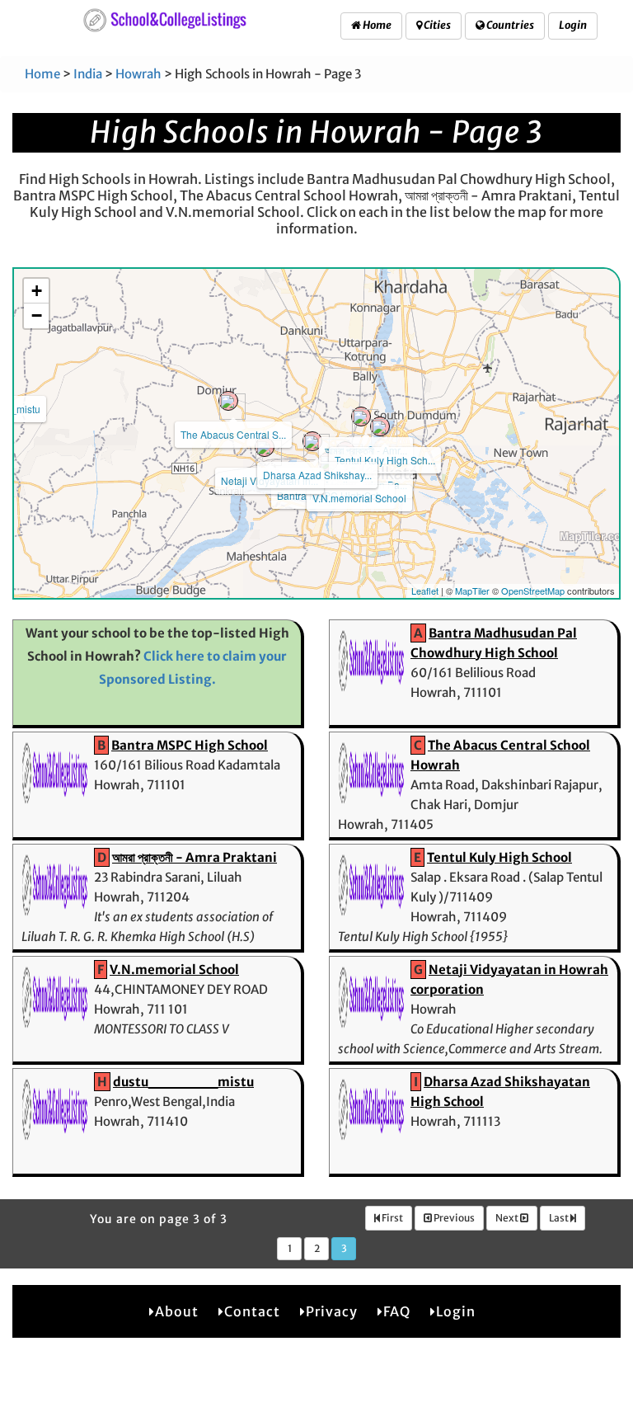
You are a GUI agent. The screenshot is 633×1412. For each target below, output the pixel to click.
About (177, 1311)
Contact (252, 1311)
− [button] (36, 315)
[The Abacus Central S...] (228, 401)
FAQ (396, 1311)
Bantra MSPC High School (189, 745)
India (87, 74)
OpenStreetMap (533, 590)
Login (573, 25)
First (391, 1218)
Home (376, 25)
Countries (509, 25)
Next (507, 1218)
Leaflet (424, 590)
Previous (453, 1218)
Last (559, 1218)
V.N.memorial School (359, 498)
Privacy (332, 1311)
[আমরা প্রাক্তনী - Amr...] (361, 416)
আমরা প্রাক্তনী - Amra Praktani (194, 857)
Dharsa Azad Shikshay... (317, 475)
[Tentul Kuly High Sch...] (380, 426)
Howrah (138, 74)
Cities (436, 25)
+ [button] (36, 290)
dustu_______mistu (183, 1082)
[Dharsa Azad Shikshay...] (312, 441)
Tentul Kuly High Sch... (385, 460)
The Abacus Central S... (233, 434)
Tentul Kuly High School (499, 857)
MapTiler (472, 590)
